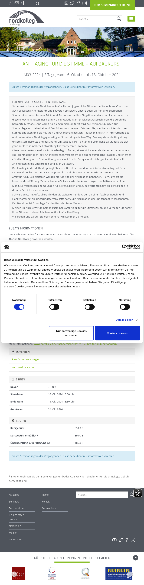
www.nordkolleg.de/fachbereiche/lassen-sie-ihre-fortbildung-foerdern (75, 344)
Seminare (14, 501)
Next (130, 574)
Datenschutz (49, 508)
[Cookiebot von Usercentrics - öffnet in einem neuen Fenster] (124, 247)
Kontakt (46, 501)
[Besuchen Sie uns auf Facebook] (78, 3)
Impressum (15, 539)
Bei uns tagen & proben (18, 517)
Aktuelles (14, 494)
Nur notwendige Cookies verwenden (71, 333)
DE (37, 3)
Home (45, 494)
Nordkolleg (15, 526)
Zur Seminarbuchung (113, 5)
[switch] (54, 307)
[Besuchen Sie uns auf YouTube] (66, 3)
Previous (14, 574)
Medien (13, 532)
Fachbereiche (16, 508)
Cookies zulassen (117, 333)
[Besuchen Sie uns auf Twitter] (72, 3)
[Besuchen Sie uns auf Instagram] (84, 3)
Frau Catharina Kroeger (25, 359)
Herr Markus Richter (23, 367)
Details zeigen (124, 319)
